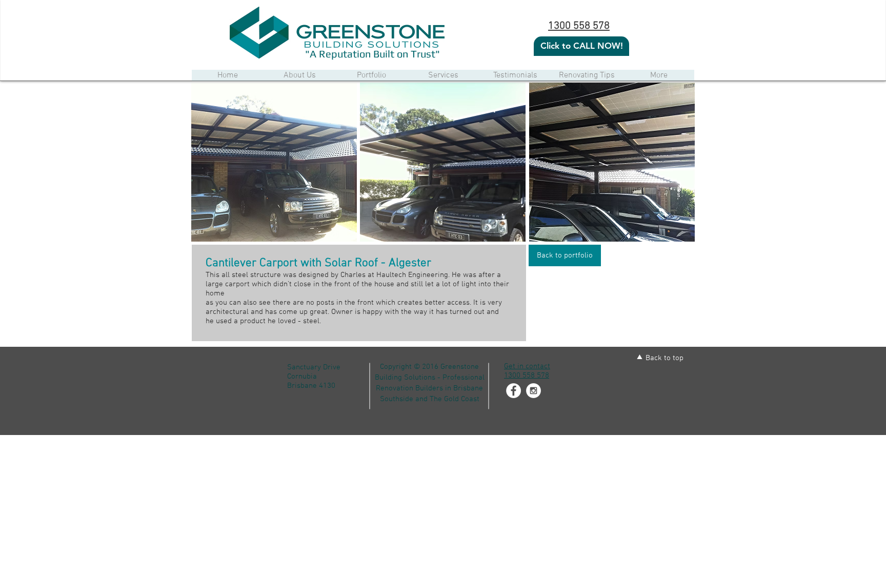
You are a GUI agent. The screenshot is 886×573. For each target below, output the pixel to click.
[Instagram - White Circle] (533, 390)
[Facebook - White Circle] (513, 390)
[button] (274, 162)
